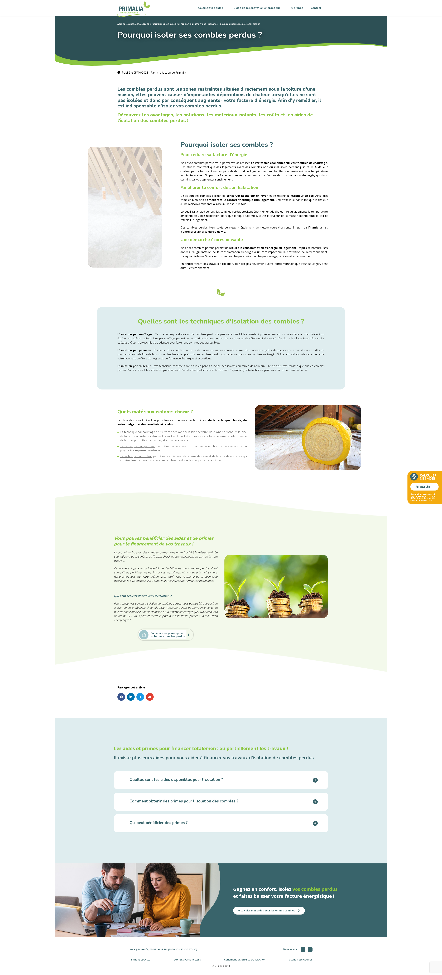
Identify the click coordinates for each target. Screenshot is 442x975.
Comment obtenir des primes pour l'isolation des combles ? (183, 801)
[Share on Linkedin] (131, 697)
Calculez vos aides (210, 8)
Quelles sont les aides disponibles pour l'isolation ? (176, 780)
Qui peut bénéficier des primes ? (158, 823)
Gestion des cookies (301, 959)
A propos (297, 8)
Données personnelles (187, 959)
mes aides (428, 477)
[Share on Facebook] (121, 697)
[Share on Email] (150, 697)
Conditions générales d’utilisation (244, 959)
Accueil (121, 24)
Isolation (213, 24)
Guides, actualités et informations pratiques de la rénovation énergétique (166, 24)
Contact (316, 8)
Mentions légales (139, 959)
